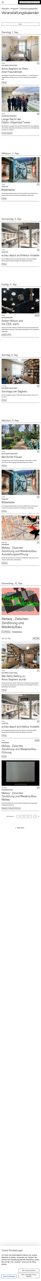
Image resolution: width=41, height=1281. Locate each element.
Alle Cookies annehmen (29, 1270)
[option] (17, 816)
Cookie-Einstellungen (9, 1276)
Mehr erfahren (20, 60)
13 (34, 816)
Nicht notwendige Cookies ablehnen (28, 1275)
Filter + (20, 24)
